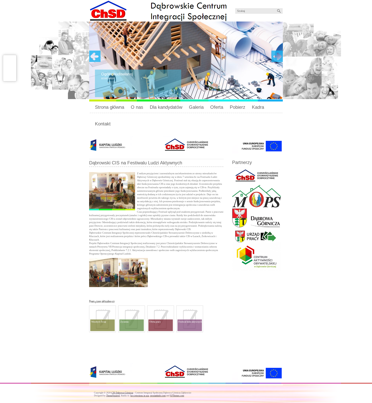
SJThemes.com (177, 395)
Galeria (196, 107)
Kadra (258, 107)
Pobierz (237, 107)
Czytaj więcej (108, 77)
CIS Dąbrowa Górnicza (122, 392)
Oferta (216, 107)
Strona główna (109, 107)
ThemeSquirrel (113, 395)
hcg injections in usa (139, 395)
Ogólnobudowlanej (117, 74)
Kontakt (103, 123)
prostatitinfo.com (158, 395)
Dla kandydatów (166, 107)
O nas (137, 107)
